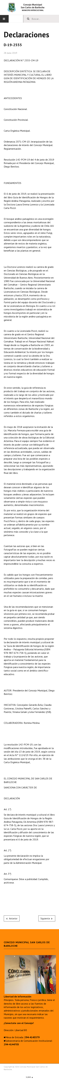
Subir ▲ (29, 1077)
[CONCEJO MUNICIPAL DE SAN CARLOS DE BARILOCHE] (29, 7)
